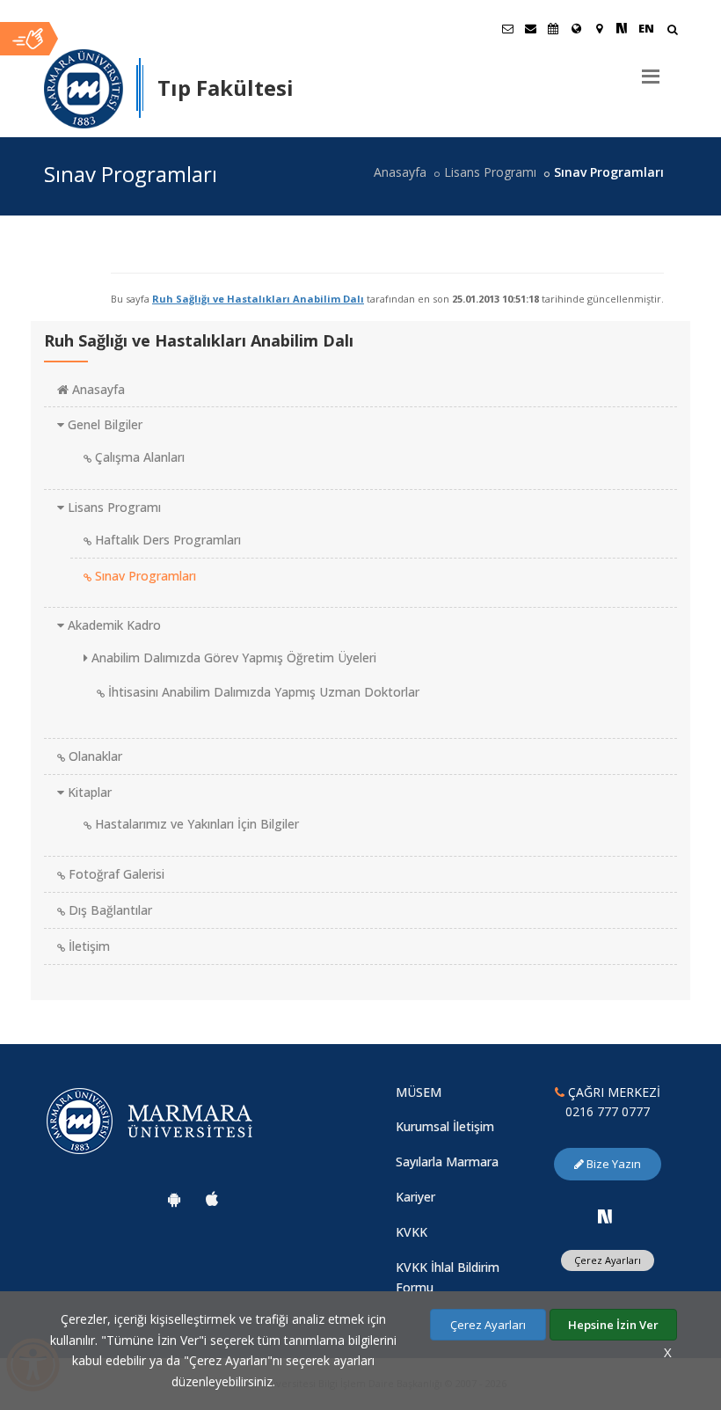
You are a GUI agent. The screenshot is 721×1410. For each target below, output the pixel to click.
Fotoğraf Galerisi (114, 874)
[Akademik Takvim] (553, 28)
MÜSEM (418, 1092)
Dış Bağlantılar (108, 910)
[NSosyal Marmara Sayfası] (621, 28)
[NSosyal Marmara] (605, 1216)
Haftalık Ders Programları (166, 539)
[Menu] (650, 69)
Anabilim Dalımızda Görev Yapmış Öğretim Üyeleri (232, 657)
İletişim (87, 946)
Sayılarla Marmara (447, 1161)
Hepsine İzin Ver (613, 1325)
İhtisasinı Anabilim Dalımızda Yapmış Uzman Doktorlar (262, 691)
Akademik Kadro (112, 625)
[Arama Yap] (672, 31)
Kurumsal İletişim (445, 1126)
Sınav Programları (143, 575)
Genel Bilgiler (103, 424)
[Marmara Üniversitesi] (83, 88)
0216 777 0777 (607, 1111)
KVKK (411, 1232)
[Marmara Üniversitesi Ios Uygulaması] (212, 1199)
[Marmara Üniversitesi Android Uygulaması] (174, 1199)
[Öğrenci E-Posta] (507, 28)
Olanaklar (93, 756)
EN (646, 28)
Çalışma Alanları (138, 457)
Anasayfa (400, 172)
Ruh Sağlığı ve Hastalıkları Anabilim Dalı (258, 298)
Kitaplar (88, 792)
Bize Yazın (612, 1164)
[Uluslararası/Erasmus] (576, 28)
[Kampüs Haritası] (599, 28)
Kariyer (415, 1196)
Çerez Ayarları (607, 1260)
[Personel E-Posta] (530, 28)
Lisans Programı (490, 172)
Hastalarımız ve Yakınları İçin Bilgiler (195, 823)
